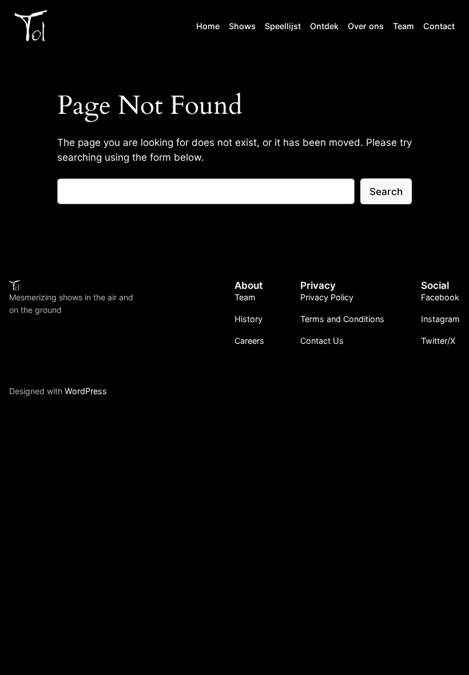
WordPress (86, 391)
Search (386, 191)
